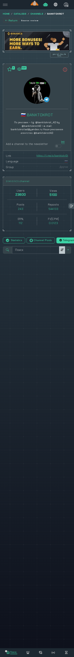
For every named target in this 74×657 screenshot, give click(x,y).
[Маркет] (28, 652)
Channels (37, 13)
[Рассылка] (53, 652)
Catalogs (20, 13)
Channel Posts (43, 240)
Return (13, 20)
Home (6, 13)
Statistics (16, 240)
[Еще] (66, 652)
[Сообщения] (40, 652)
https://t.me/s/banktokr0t (52, 155)
